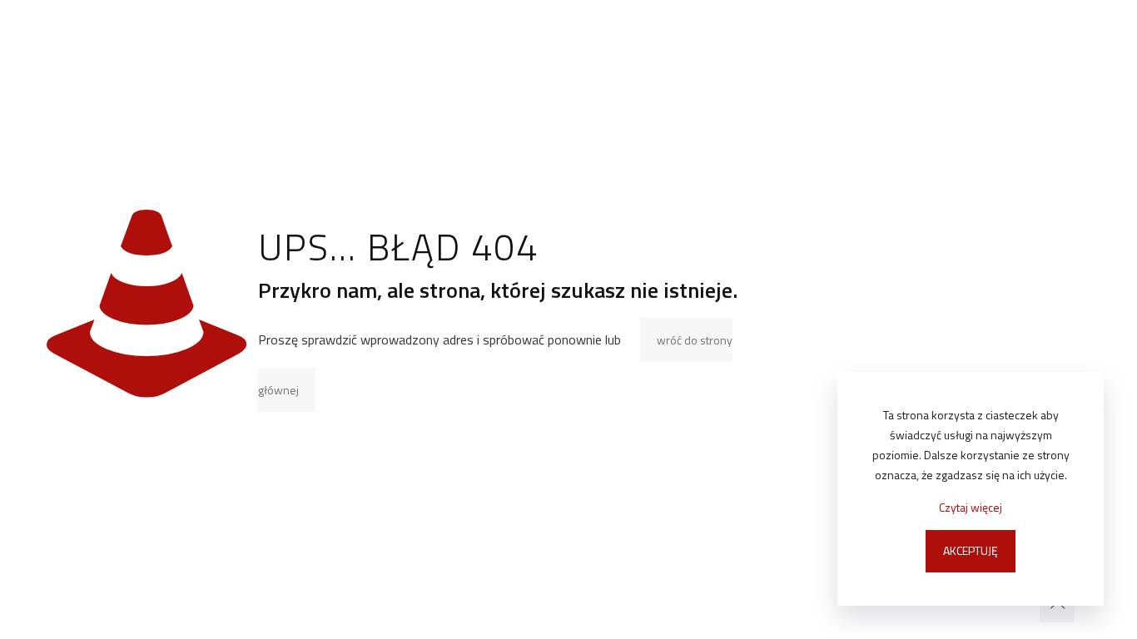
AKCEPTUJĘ (970, 550)
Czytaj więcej (970, 507)
